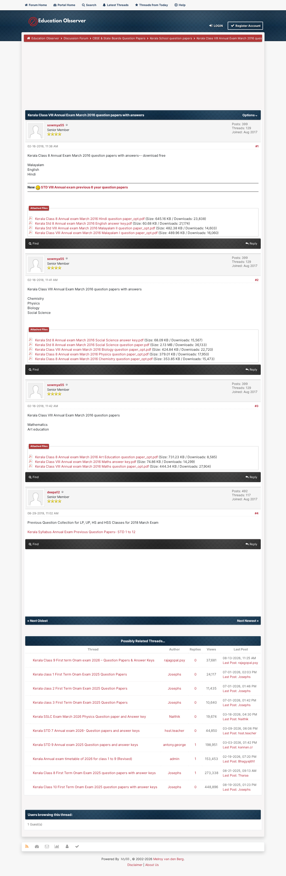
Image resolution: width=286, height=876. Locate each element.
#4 (257, 513)
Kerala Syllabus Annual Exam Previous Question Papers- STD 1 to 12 (81, 532)
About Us (152, 865)
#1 (257, 146)
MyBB (125, 859)
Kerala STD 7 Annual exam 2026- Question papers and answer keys (86, 730)
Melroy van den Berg (168, 859)
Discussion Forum (76, 38)
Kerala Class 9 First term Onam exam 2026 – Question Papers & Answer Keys (93, 660)
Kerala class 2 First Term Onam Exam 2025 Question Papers (80, 688)
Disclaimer (134, 865)
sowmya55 (55, 125)
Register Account (248, 25)
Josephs (174, 674)
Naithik (174, 716)
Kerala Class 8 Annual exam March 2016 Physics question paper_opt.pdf (92, 354)
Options (248, 115)
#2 (257, 280)
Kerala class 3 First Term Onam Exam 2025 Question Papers (80, 702)
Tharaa (243, 775)
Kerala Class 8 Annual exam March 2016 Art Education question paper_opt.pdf (96, 457)
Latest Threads (117, 5)
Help (181, 5)
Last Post (229, 663)
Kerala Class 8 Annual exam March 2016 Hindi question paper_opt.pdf (90, 219)
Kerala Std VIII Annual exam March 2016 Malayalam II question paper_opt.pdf (95, 228)
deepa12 (53, 492)
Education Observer (45, 38)
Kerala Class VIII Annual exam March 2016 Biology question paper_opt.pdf (93, 349)
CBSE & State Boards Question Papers (119, 38)
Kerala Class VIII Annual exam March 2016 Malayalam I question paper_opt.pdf (96, 233)
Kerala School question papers (171, 38)
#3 (257, 406)
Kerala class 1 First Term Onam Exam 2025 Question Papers (80, 674)
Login (218, 25)
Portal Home (66, 5)
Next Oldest (39, 621)
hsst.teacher (174, 730)
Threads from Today (153, 5)
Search (90, 5)
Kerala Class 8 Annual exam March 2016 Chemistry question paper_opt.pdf (94, 359)
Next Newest (246, 621)
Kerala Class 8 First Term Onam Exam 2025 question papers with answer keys (94, 773)
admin (174, 759)
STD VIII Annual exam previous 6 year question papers (84, 187)
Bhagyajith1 (246, 761)
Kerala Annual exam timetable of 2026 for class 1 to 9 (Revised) (82, 759)
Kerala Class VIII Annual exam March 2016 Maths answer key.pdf (85, 462)
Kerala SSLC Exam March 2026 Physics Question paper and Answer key (89, 716)
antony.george (174, 745)
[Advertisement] (143, 77)
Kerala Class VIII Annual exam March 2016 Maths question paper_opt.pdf (92, 466)
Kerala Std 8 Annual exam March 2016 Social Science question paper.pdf (92, 345)
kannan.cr (245, 747)
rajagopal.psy (174, 660)
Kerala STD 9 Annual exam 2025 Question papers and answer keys (85, 745)
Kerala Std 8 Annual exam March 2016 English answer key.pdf (83, 223)
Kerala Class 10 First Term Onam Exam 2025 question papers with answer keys (95, 787)
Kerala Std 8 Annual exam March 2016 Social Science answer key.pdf (89, 340)
